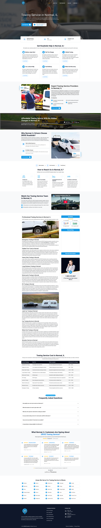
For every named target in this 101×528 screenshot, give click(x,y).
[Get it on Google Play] (76, 122)
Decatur (72, 486)
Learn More (25, 61)
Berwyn (37, 492)
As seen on (50, 470)
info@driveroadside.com (71, 514)
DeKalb (72, 489)
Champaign (61, 483)
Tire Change (50, 510)
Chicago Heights (62, 489)
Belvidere (37, 489)
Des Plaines (73, 492)
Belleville (37, 486)
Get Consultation (25, 157)
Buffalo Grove (50, 483)
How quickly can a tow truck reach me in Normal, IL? (33, 403)
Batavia (37, 483)
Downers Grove (73, 495)
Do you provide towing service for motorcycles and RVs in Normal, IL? (36, 415)
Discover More (55, 108)
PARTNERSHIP (62, 3)
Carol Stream (50, 495)
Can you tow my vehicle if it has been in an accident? (33, 419)
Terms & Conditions (69, 526)
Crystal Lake (61, 498)
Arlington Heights (27, 492)
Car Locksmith (50, 518)
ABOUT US (55, 3)
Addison (25, 483)
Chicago (60, 486)
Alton (25, 489)
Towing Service (51, 516)
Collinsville (61, 495)
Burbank (49, 486)
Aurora (25, 495)
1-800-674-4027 (26, 181)
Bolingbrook (38, 498)
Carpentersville (50, 498)
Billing (69, 3)
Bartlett (25, 498)
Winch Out (50, 520)
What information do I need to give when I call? (32, 407)
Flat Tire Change (49, 52)
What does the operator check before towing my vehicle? (34, 411)
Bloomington (38, 495)
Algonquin (25, 486)
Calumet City (50, 489)
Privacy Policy (77, 526)
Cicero (60, 492)
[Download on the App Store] (67, 122)
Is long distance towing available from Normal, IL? (32, 424)
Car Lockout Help (29, 66)
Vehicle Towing (69, 52)
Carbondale (49, 492)
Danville (72, 483)
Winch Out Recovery (70, 66)
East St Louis (73, 498)
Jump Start (50, 512)
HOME (49, 3)
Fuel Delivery (48, 66)
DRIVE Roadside (27, 526)
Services (75, 3)
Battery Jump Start (30, 52)
